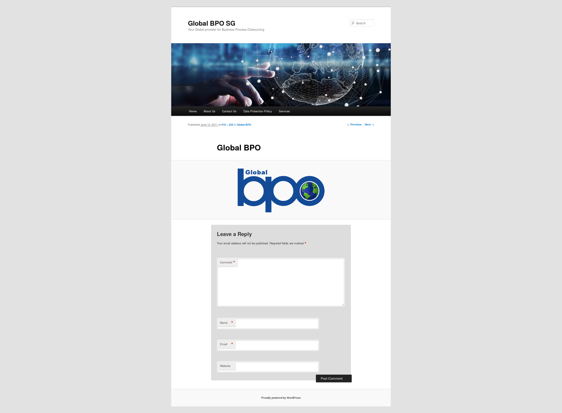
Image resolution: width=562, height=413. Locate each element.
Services (284, 111)
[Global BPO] (281, 190)
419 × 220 (227, 125)
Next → (369, 124)
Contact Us (229, 111)
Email (226, 344)
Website (225, 366)
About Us (209, 111)
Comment (227, 262)
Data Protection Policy (257, 111)
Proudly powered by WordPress (281, 398)
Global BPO (244, 125)
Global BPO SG (211, 23)
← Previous (354, 124)
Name (226, 322)
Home (192, 111)
